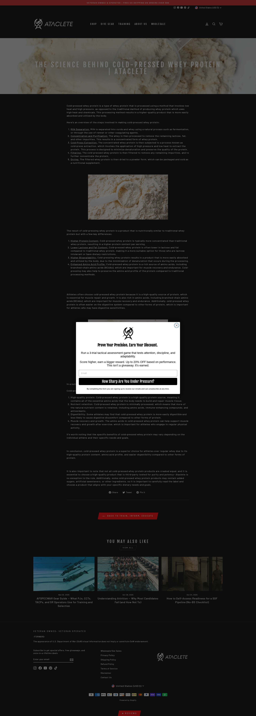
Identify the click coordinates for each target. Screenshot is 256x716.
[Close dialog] (176, 325)
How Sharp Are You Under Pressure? (128, 381)
